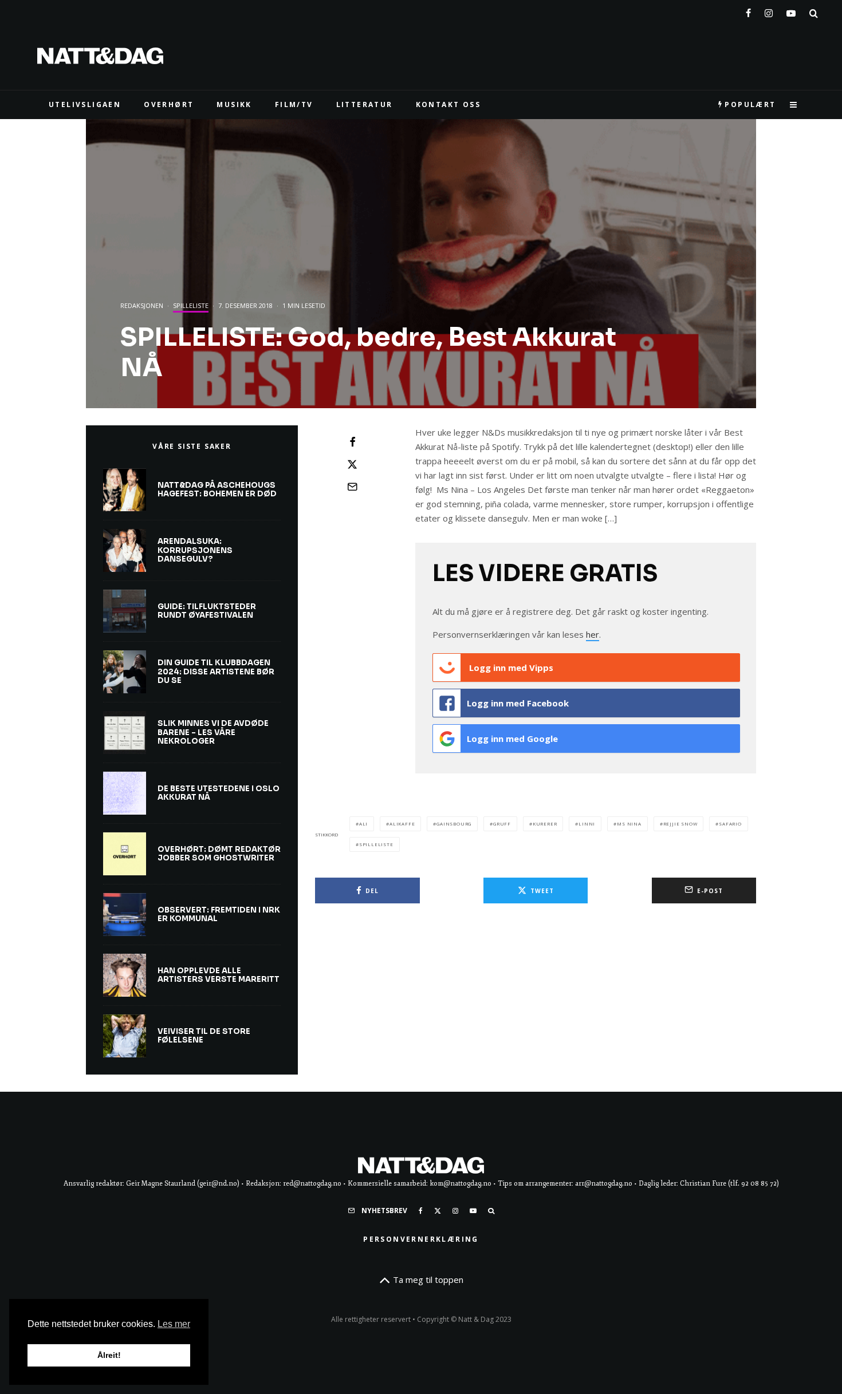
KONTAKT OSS (448, 104)
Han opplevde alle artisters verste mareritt (219, 975)
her (592, 634)
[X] (437, 1210)
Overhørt (169, 104)
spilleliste (376, 844)
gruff (502, 823)
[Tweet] (352, 464)
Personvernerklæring (421, 1239)
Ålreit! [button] (109, 1355)
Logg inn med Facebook (518, 703)
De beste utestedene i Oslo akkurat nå (219, 793)
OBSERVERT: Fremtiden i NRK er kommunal (219, 914)
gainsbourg (453, 823)
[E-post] (352, 486)
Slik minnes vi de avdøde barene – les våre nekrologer (213, 732)
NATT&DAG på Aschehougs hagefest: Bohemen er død (217, 490)
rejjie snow (680, 823)
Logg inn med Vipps (510, 667)
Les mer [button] (174, 1324)
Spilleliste (190, 305)
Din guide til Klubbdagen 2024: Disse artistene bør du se (216, 671)
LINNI (587, 823)
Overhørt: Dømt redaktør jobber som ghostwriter (219, 854)
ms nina (629, 823)
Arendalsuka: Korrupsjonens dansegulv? (195, 550)
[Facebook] (748, 11)
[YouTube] (791, 11)
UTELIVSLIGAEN (85, 104)
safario (730, 823)
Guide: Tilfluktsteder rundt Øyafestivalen (207, 611)
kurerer (545, 823)
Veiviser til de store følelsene (204, 1036)
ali (363, 823)
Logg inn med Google (512, 738)
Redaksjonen (141, 305)
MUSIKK (234, 104)
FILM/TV (294, 104)
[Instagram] (769, 11)
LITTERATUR (364, 104)
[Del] (352, 442)
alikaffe (402, 823)
